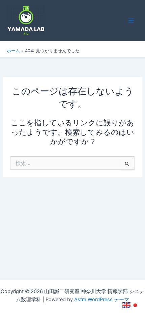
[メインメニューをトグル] (131, 20)
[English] (126, 305)
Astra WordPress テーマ (101, 299)
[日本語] (135, 305)
